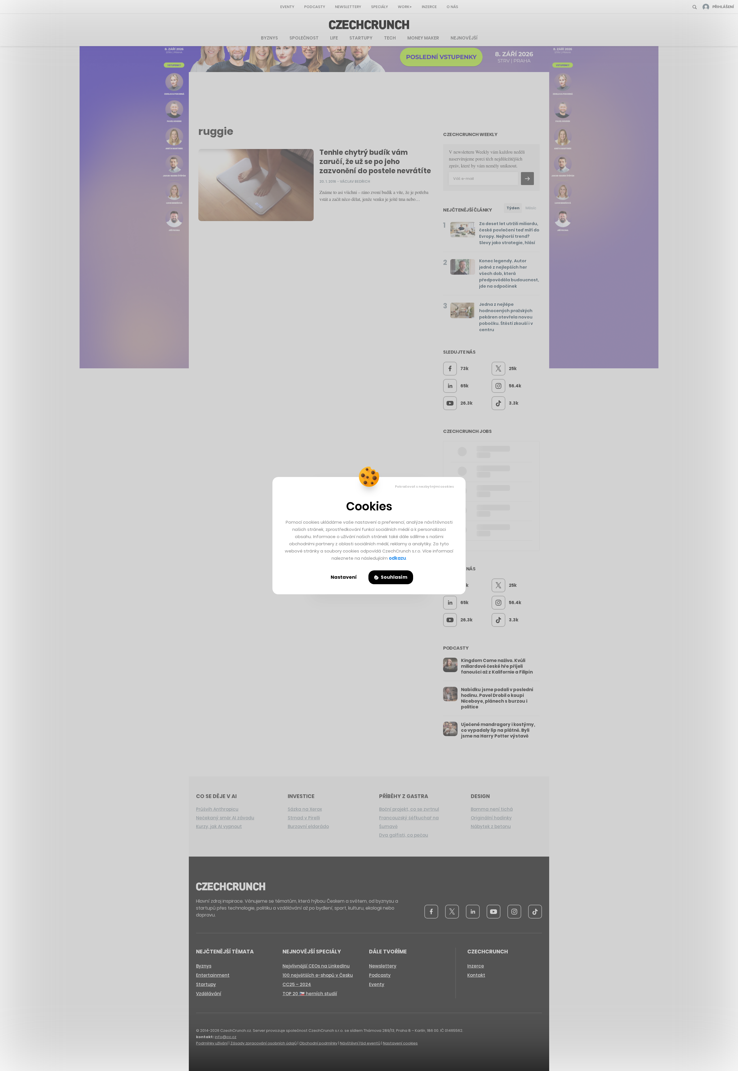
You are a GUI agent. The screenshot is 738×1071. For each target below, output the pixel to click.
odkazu (397, 558)
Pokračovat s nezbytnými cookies (424, 486)
